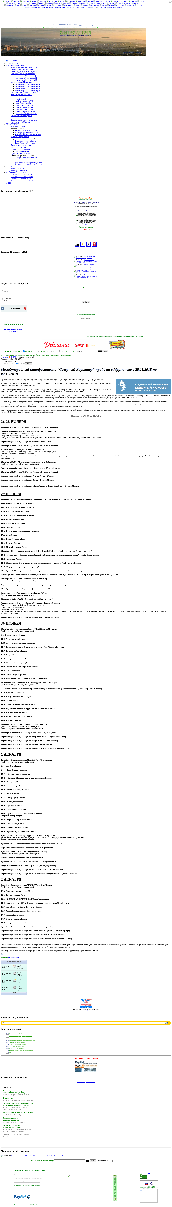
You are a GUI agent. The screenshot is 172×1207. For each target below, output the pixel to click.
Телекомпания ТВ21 (23, 151)
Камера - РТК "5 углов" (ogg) (22, 69)
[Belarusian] (70, 1)
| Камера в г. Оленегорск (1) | (26, 76)
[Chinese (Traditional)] (119, 1)
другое (5, 300)
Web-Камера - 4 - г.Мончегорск (27, 91)
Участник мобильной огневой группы (18, 1113)
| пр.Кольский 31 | (22, 99)
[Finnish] (49, 3)
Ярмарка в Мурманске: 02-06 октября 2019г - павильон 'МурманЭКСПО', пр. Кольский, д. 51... (37, 1155)
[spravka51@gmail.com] (20, 1198)
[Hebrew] (111, 3)
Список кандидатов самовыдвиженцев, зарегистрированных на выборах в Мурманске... (86, 270)
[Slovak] (28, 7)
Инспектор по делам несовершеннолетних (12, 1126)
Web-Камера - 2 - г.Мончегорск (27, 86)
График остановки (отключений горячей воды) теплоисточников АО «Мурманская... (86, 266)
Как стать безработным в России (28, 135)
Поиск (93, 1161)
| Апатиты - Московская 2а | (26, 114)
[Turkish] (76, 7)
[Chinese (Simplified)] (101, 1)
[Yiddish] (118, 7)
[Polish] (110, 5)
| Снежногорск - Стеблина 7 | (26, 112)
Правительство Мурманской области (17, 1042)
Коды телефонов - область (25, 141)
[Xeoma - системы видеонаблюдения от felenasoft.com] (86, 1008)
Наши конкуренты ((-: (19, 170)
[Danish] (9, 3)
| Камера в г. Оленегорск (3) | (26, 80)
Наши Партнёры (17, 168)
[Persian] (103, 5)
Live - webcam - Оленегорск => (23, 74)
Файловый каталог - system (21, 175)
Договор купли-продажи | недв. (27, 160)
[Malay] (77, 5)
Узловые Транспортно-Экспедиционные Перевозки (21, 1050)
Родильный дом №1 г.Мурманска (16, 1048)
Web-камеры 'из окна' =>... (21, 95)
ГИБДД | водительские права (26, 130)
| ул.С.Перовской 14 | (23, 103)
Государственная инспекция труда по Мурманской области (22, 1040)
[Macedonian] (67, 5)
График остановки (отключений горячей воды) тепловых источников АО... (86, 261)
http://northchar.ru (13, 957)
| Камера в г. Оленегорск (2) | (26, 78)
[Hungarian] (126, 3)
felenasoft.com (86, 1011)
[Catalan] (89, 1)
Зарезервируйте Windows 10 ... (27, 133)
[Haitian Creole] (100, 3)
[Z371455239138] (28, 1198)
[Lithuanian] (57, 5)
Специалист (8, 1098)
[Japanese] (31, 5)
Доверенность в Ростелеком (26, 158)
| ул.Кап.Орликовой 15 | (24, 101)
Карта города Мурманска (21, 145)
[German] (82, 3)
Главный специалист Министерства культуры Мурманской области (18, 1104)
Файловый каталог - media (21, 179)
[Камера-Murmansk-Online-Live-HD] (149, 1202)
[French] (56, 3)
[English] (24, 3)
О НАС (13, 357)
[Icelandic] (136, 3)
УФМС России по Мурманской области (18, 1052)
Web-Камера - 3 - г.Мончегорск (27, 88)
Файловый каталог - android (22, 181)
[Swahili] (54, 7)
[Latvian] (48, 5)
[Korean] (40, 5)
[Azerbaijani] (52, 1)
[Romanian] (129, 5)
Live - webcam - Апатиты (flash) (23, 93)
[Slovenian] (37, 7)
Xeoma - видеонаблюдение (21, 116)
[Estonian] (33, 3)
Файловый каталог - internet (22, 177)
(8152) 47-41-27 (13, 331)
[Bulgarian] (80, 1)
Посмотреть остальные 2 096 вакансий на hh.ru (16, 1135)
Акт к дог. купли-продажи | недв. (28, 162)
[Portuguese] (119, 5)
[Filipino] (41, 3)
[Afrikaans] (15, 1)
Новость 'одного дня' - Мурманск (24, 120)
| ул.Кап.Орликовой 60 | (24, 107)
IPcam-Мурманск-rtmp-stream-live (24, 67)
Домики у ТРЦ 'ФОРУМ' (15, 1038)
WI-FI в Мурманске (18, 147)
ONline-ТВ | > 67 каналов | (21, 149)
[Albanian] (24, 1)
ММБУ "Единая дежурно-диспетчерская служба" (20, 1036)
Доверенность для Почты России (28, 164)
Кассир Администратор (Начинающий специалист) (14, 1092)
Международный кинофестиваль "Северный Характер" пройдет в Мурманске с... (87, 276)
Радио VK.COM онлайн (20, 154)
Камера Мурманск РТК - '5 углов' (24, 72)
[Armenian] (41, 1)
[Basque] (61, 1)
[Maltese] (84, 5)
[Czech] (140, 1)
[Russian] (6, 1)
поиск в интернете (8, 293)
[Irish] (17, 5)
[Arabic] (33, 1)
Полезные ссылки (18, 126)
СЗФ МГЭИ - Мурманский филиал (17, 1046)
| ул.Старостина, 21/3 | (24, 109)
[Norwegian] (94, 5)
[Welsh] (110, 7)
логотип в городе (7, 298)
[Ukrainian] (85, 7)
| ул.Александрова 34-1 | (24, 105)
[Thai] (69, 7)
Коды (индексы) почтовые (25, 143)
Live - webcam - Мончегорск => (23, 82)
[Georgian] (73, 3)
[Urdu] (93, 7)
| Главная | (5, 357)
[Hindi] (118, 3)
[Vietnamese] (101, 7)
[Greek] (90, 3)
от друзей (6, 291)
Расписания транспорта (20, 137)
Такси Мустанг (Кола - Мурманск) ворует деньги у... (86, 257)
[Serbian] (138, 5)
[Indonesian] (9, 5)
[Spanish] (46, 7)
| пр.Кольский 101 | (22, 97)
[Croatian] (133, 1)
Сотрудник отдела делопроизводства (11, 1119)
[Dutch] (17, 3)
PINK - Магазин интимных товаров (17, 1044)
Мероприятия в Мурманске (21, 122)
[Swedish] (62, 7)
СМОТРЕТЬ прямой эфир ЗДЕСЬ (14, 329)
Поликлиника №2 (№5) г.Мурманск (17, 1033)
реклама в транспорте (8, 296)
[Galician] (65, 3)
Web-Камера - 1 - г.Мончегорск (27, 84)
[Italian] (23, 5)
